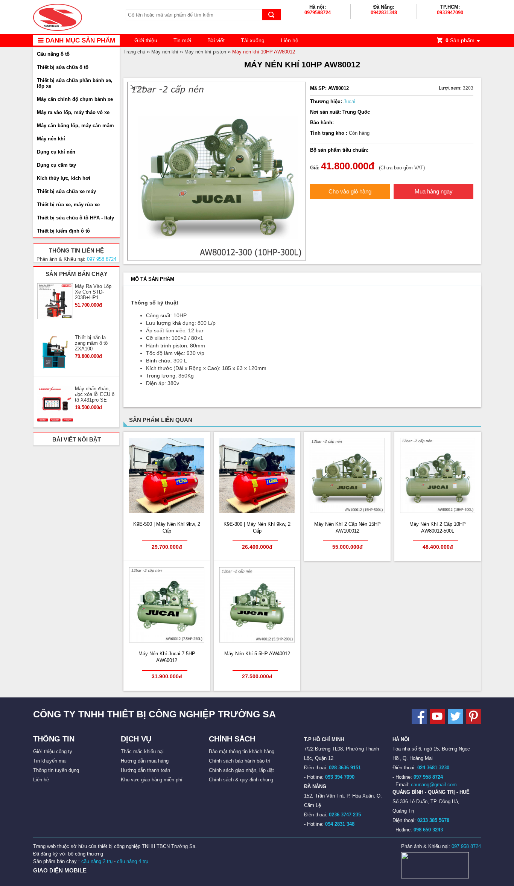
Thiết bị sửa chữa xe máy (66, 191)
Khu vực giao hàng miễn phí (151, 779)
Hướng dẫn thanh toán (145, 770)
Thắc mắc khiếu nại (142, 751)
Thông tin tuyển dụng (56, 770)
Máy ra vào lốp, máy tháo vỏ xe (73, 112)
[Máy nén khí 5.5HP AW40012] (257, 641)
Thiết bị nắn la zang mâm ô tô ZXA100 (91, 343)
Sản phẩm (460, 40)
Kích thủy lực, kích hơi (63, 178)
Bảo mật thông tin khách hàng (241, 751)
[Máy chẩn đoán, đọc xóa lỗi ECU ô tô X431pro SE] (55, 404)
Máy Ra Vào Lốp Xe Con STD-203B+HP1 (93, 291)
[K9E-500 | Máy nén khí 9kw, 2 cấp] (166, 511)
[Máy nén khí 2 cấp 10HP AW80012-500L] (437, 511)
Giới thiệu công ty (52, 751)
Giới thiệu (145, 40)
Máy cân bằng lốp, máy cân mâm (75, 125)
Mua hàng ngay (434, 191)
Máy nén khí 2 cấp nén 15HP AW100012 (347, 527)
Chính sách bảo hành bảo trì (240, 761)
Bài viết (216, 40)
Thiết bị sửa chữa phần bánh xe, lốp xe (75, 83)
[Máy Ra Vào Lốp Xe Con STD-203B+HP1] (55, 301)
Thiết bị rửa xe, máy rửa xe (68, 204)
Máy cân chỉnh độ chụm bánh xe (75, 99)
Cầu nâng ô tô (53, 54)
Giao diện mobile (60, 870)
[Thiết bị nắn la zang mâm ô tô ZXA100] (55, 353)
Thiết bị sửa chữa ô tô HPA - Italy (75, 218)
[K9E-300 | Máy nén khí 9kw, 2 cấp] (257, 511)
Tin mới (182, 40)
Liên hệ (289, 40)
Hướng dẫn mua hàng (145, 761)
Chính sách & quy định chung (241, 779)
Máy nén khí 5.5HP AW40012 (257, 653)
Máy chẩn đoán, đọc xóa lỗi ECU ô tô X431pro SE (94, 394)
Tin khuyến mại (50, 761)
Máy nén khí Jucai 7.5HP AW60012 (166, 657)
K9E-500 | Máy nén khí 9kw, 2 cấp (166, 527)
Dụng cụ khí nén (56, 152)
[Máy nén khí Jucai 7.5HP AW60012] (166, 641)
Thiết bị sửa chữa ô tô (62, 67)
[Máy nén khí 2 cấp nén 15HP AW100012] (347, 511)
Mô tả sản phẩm (152, 279)
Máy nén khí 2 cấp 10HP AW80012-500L (437, 527)
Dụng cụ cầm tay (56, 165)
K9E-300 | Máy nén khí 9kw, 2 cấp (257, 527)
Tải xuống (253, 40)
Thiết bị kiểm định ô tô (63, 231)
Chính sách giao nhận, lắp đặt (241, 770)
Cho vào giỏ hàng (349, 191)
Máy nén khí (51, 139)
